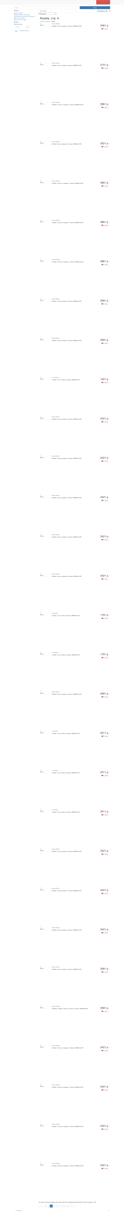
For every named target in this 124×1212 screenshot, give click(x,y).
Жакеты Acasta (56, 1006)
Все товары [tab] (43, 11)
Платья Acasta (56, 102)
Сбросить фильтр (24, 30)
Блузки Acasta (55, 23)
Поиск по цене (18, 24)
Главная (42, 21)
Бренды (16, 22)
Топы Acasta (55, 377)
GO (16, 31)
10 (68, 1206)
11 (71, 1206)
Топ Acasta (55, 613)
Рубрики (16, 10)
